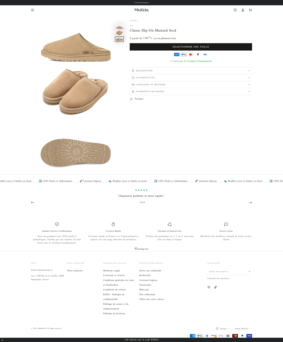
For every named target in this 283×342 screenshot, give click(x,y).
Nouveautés (145, 285)
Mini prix (144, 290)
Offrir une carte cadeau (151, 299)
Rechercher (145, 275)
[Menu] (32, 10)
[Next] (250, 202)
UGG (131, 26)
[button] (235, 10)
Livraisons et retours (114, 275)
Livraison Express (148, 280)
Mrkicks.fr (42, 328)
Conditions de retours (114, 290)
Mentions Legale (111, 271)
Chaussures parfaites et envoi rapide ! (141, 196)
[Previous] (32, 202)
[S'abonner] (250, 271)
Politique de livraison (114, 313)
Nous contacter (75, 271)
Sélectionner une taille (191, 47)
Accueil (133, 20)
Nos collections (147, 294)
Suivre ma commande (150, 271)
